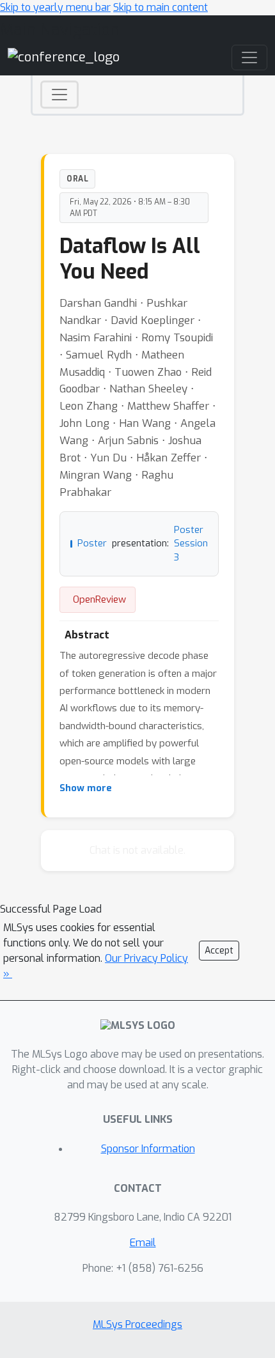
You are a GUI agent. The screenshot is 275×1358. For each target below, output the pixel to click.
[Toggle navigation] (59, 95)
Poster (92, 543)
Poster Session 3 (191, 544)
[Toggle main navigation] (249, 57)
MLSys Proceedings (137, 1324)
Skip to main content (160, 7)
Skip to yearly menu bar (55, 7)
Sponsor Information (148, 1148)
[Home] (64, 57)
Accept (219, 951)
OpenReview (99, 599)
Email (143, 1242)
